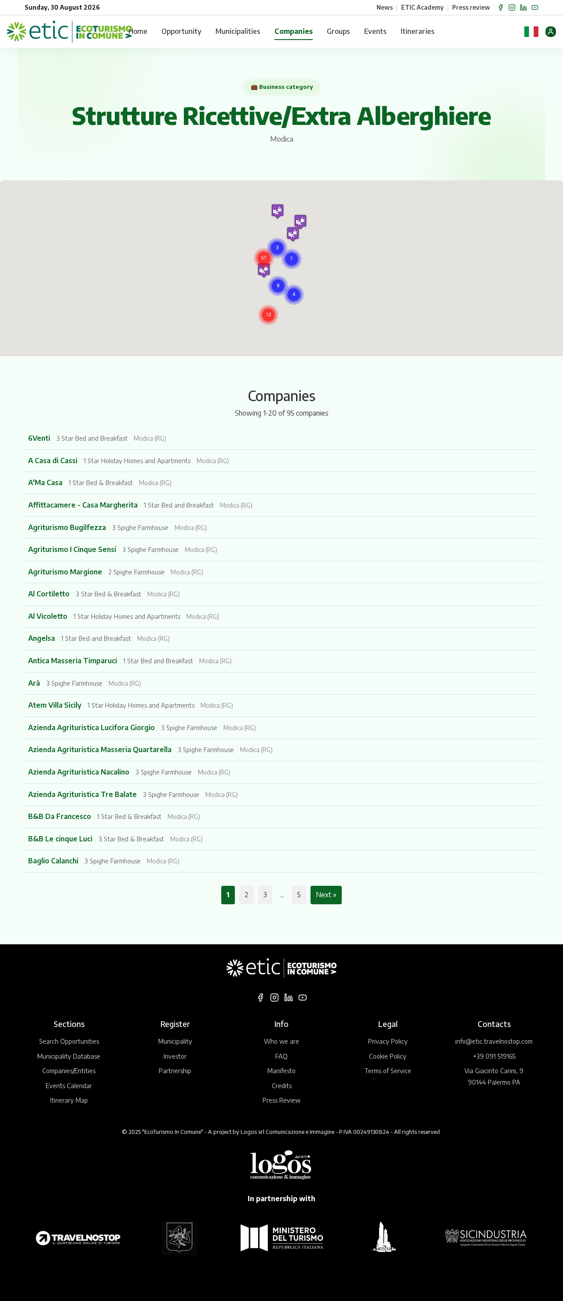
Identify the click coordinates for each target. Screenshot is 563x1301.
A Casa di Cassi (53, 460)
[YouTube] (534, 7)
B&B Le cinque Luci (61, 838)
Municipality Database (68, 1056)
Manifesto (281, 1070)
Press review (471, 7)
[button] (264, 258)
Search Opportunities (69, 1041)
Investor (175, 1056)
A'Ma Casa (46, 482)
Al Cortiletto (49, 593)
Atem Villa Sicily (55, 705)
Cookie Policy (387, 1056)
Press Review (281, 1100)
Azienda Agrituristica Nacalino (79, 771)
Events (375, 31)
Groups (338, 31)
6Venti (40, 438)
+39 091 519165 (494, 1056)
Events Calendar (69, 1085)
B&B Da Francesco (60, 816)
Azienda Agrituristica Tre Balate (83, 794)
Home (137, 31)
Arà (35, 683)
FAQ (281, 1056)
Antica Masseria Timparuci (73, 660)
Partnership (175, 1070)
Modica (281, 138)
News (385, 7)
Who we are (281, 1041)
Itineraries (418, 31)
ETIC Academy (422, 7)
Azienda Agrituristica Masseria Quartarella (100, 749)
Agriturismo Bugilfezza (68, 527)
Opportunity (181, 31)
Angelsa (42, 638)
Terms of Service (387, 1070)
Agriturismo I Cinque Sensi (73, 549)
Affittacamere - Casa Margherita (83, 505)
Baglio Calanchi (54, 860)
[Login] (550, 31)
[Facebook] (500, 7)
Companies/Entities (68, 1070)
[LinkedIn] (523, 7)
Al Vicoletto (48, 616)
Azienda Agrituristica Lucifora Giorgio (92, 727)
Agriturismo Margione (66, 571)
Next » (326, 894)
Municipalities (238, 31)
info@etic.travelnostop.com (494, 1041)
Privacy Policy (388, 1041)
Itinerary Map (69, 1100)
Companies (293, 31)
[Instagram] (511, 7)
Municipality (175, 1041)
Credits (282, 1085)
